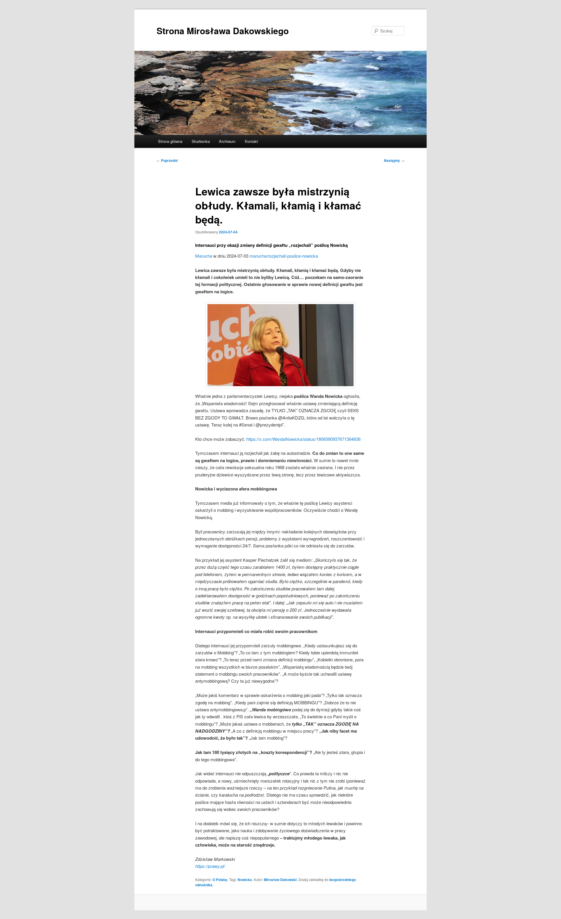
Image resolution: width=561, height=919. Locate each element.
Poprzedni (167, 160)
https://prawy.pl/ (210, 866)
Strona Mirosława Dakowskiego (223, 30)
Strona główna (170, 141)
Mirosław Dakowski (280, 879)
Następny (394, 160)
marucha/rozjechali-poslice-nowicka (284, 256)
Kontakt (251, 141)
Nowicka (245, 879)
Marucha (203, 256)
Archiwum (227, 141)
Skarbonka (201, 141)
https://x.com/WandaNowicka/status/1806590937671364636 (303, 439)
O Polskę (219, 879)
